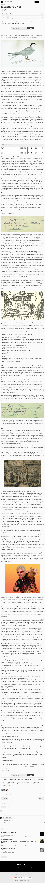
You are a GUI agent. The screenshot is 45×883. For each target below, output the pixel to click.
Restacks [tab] (8, 806)
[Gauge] (42, 17)
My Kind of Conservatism (7, 839)
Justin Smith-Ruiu (4, 9)
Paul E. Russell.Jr (6, 817)
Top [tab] (2, 828)
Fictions (3, 4)
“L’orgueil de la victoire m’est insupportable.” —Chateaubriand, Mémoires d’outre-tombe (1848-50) (18, 842)
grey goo (5, 455)
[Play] (8, 17)
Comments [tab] (4, 806)
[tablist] (6, 807)
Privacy (22, 874)
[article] (22, 835)
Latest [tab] (5, 828)
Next (40, 798)
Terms (26, 874)
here (32, 748)
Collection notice (31, 874)
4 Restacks (14, 790)
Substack (32, 766)
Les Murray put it (26, 602)
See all (3, 856)
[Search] (43, 829)
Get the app (28, 877)
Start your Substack (19, 877)
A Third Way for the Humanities (8, 832)
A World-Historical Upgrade (8, 848)
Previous (5, 798)
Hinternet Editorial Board (10, 835)
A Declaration (3, 833)
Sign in (41, 1)
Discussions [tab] (10, 828)
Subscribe (37, 1)
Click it (11, 760)
